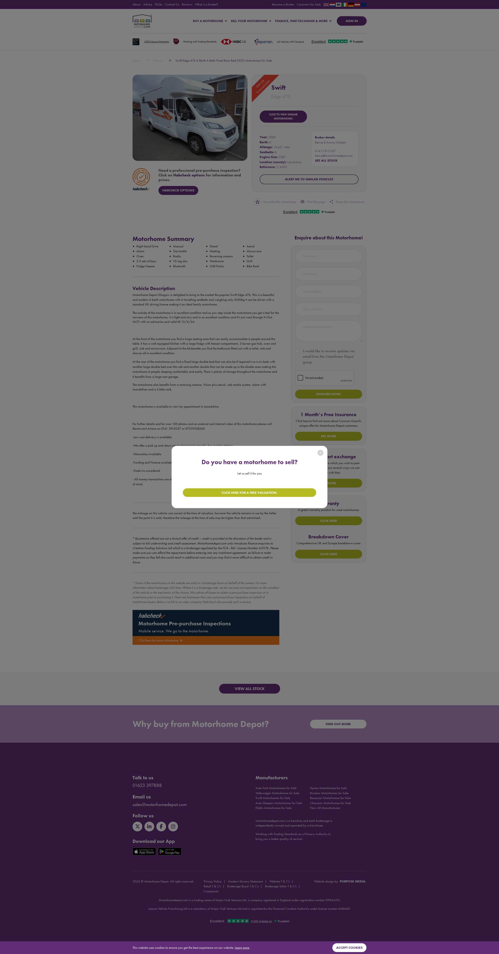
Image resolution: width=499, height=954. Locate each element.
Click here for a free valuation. (249, 492)
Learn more (242, 947)
